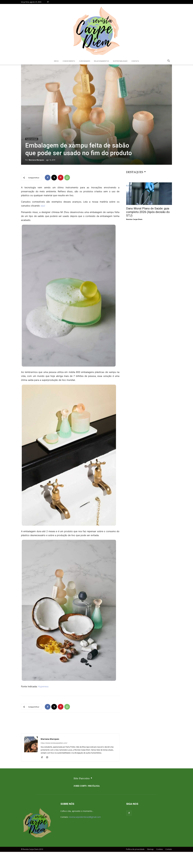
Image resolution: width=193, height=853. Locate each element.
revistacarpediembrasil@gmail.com (85, 817)
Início (56, 61)
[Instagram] (48, 757)
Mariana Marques (36, 160)
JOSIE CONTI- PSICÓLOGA (87, 786)
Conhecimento (69, 61)
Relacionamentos (101, 61)
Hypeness (43, 686)
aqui (42, 205)
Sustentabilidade (120, 61)
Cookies (159, 849)
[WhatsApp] (67, 177)
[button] (168, 61)
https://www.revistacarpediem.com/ (54, 743)
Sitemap (150, 849)
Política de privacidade (135, 849)
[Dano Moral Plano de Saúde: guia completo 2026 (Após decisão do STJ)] (149, 193)
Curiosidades (84, 61)
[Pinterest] (60, 177)
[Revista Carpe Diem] (96, 31)
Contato (135, 61)
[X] (54, 177)
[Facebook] (48, 2)
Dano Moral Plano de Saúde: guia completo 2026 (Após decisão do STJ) (148, 212)
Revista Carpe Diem (134, 219)
